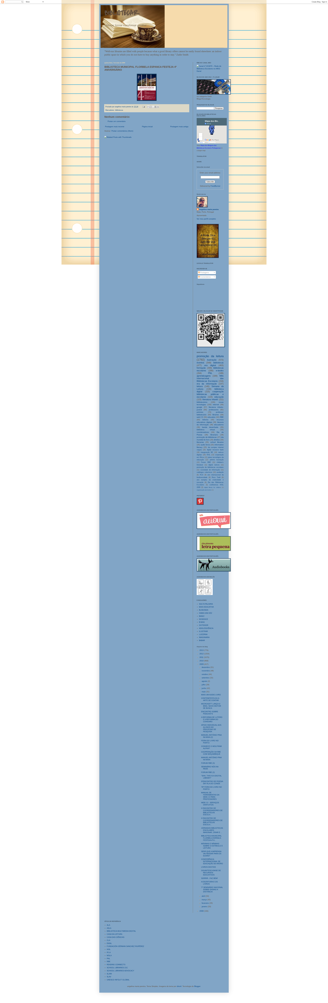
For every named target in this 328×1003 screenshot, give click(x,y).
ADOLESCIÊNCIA (206, 628)
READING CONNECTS (116, 965)
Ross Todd (216, 477)
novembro (206, 671)
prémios (200, 412)
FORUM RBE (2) (208, 772)
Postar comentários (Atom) (122, 131)
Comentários (205, 277)
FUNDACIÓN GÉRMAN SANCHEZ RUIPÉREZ (125, 946)
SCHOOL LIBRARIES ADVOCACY (120, 971)
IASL (208, 455)
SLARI (109, 974)
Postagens (204, 272)
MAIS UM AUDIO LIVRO (211, 695)
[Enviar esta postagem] (143, 107)
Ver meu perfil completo (206, 219)
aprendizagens (204, 376)
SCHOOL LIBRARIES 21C (117, 968)
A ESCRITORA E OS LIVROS (209, 883)
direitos (217, 440)
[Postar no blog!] (150, 107)
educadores (219, 425)
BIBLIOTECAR (122, 13)
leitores (205, 420)
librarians (214, 435)
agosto (205, 681)
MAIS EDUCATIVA (206, 607)
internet (216, 405)
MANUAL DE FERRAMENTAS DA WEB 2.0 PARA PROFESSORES (210, 796)
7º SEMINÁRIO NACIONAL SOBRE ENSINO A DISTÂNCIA (212, 889)
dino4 (179, 986)
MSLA (109, 955)
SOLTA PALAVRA (206, 604)
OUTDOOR (203, 625)
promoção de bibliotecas (207, 437)
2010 (201, 661)
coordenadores (203, 432)
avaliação (220, 472)
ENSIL (109, 943)
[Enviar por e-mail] (148, 107)
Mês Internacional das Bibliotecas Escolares (210, 378)
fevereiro (205, 903)
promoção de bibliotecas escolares (210, 467)
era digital (210, 365)
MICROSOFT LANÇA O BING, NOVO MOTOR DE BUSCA (211, 706)
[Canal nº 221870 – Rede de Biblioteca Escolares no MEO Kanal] (210, 71)
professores (213, 410)
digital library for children (212, 487)
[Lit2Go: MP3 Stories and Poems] (205, 594)
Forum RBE (206, 462)
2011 (201, 657)
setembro (206, 678)
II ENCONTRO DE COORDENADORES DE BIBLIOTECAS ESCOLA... (212, 811)
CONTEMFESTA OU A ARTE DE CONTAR (210, 699)
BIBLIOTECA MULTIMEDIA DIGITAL (121, 931)
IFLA (201, 475)
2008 (201, 911)
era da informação (207, 384)
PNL (210, 373)
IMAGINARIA (204, 637)
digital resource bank (215, 450)
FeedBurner (215, 186)
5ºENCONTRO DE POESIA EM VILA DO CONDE (212, 782)
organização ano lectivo (204, 490)
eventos (200, 362)
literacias (200, 442)
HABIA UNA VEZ (205, 613)
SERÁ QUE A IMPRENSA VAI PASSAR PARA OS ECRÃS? (211, 853)
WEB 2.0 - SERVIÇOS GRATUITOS (210, 804)
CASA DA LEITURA (114, 934)
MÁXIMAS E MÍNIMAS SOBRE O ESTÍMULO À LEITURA (212, 846)
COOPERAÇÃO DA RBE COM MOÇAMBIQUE (211, 753)
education (212, 417)
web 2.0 (200, 417)
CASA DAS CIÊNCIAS (115, 937)
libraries (215, 415)
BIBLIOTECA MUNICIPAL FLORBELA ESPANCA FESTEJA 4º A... (211, 838)
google (199, 407)
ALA (108, 925)
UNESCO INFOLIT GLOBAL (118, 980)
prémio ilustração (217, 460)
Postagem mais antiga (179, 127)
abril (204, 896)
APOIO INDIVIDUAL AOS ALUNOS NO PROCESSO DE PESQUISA (211, 728)
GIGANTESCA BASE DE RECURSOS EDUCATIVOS (211, 872)
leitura (200, 386)
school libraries (217, 442)
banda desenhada (210, 427)
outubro (205, 674)
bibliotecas (119, 110)
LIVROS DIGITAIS (208, 867)
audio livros (205, 445)
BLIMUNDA (203, 610)
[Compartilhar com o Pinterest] (158, 107)
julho (204, 685)
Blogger (197, 986)
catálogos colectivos (204, 472)
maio (204, 692)
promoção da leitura (210, 356)
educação (219, 397)
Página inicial (147, 127)
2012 (201, 654)
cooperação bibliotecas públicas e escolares (210, 394)
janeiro (205, 906)
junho (204, 688)
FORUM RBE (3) (208, 763)
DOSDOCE (203, 619)
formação (201, 368)
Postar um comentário (117, 121)
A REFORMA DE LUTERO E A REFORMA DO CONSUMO (211, 719)
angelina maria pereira (209, 209)
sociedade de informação (210, 470)
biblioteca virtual (206, 430)
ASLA (109, 928)
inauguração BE (207, 452)
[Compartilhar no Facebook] (155, 107)
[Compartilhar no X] (153, 107)
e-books (220, 370)
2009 (201, 664)
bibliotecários (202, 402)
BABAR (202, 640)
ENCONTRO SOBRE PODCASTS (209, 713)
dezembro (206, 667)
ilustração (211, 360)
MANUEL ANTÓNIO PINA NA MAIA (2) (211, 736)
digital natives (214, 465)
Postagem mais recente (114, 127)
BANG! (201, 616)
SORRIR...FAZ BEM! (209, 878)
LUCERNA (203, 634)
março (204, 900)
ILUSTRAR (203, 631)
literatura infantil (210, 399)
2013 (201, 650)
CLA (108, 940)
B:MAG (202, 622)
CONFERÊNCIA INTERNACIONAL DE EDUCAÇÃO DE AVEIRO (212, 861)
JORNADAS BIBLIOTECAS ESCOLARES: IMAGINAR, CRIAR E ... (212, 830)
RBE (222, 417)
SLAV (109, 977)
